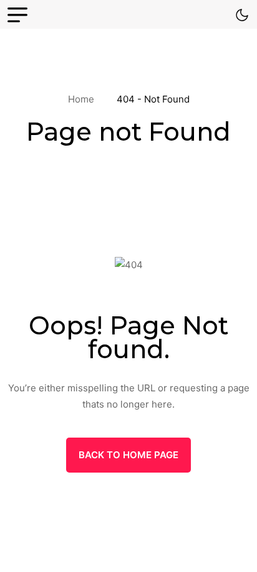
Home (83, 99)
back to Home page (128, 455)
